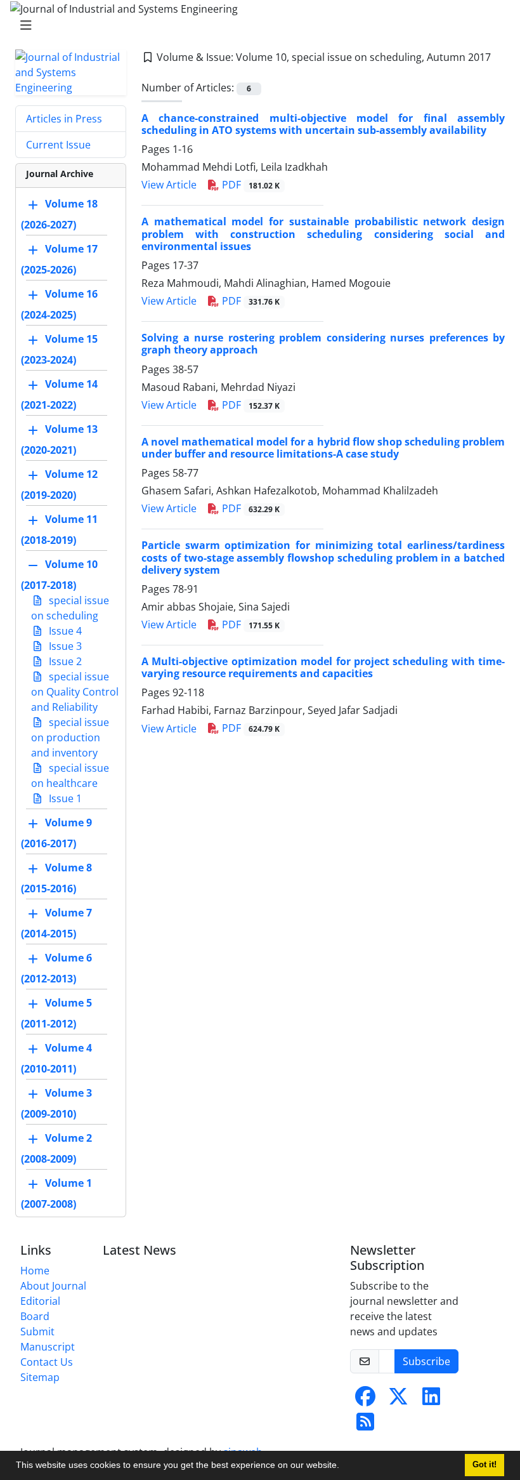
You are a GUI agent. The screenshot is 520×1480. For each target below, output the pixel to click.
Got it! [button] (484, 1464)
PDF (249, 185)
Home (34, 1271)
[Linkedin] (431, 1400)
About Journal (53, 1286)
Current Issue (58, 145)
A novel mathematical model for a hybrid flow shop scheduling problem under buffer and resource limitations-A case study (323, 448)
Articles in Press (64, 119)
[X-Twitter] (398, 1400)
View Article (169, 185)
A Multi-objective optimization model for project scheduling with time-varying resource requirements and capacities (323, 667)
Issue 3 (64, 646)
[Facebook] (365, 1400)
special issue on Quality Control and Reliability (75, 692)
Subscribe (426, 1361)
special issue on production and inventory (70, 737)
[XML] (147, 72)
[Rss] (365, 1425)
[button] (344, 1467)
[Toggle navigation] (256, 25)
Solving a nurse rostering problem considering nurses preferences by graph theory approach (323, 344)
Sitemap (40, 1377)
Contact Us (46, 1362)
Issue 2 (64, 661)
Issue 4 (64, 631)
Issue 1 (64, 798)
